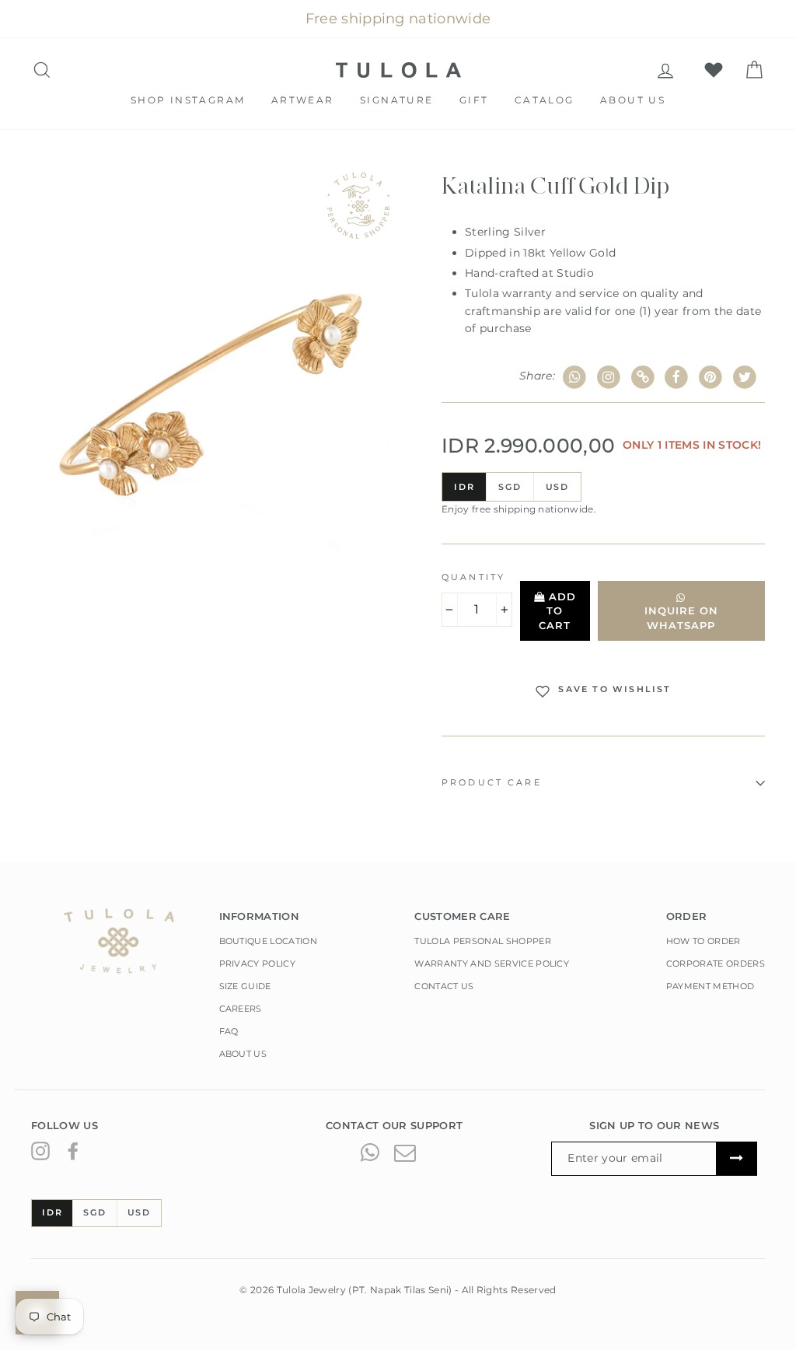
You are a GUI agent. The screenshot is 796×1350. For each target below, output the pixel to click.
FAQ (229, 1031)
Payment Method (710, 986)
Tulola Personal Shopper (482, 941)
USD (557, 486)
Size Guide (245, 986)
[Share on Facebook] (676, 377)
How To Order (703, 941)
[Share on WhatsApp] (574, 377)
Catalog (544, 100)
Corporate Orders (715, 963)
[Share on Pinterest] (710, 377)
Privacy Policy (257, 963)
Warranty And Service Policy (491, 963)
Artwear (302, 100)
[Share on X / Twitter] (744, 377)
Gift (474, 100)
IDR (464, 486)
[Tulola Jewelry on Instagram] (40, 1151)
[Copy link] (642, 377)
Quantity (473, 577)
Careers (240, 1008)
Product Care (492, 783)
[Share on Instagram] (609, 377)
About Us (632, 100)
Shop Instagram (188, 100)
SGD (509, 486)
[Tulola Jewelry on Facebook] (73, 1151)
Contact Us (443, 986)
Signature (397, 100)
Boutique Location (268, 941)
